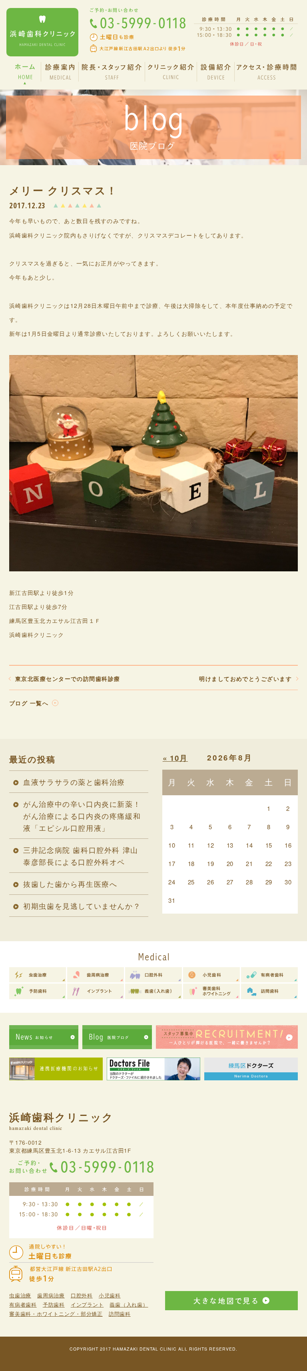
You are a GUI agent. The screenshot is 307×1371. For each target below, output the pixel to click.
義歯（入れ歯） (129, 1304)
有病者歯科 (23, 1304)
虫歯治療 (20, 1295)
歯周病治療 (51, 1295)
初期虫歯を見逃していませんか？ (82, 905)
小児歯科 (110, 1295)
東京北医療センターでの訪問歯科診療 (67, 679)
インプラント (87, 1304)
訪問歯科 (120, 1313)
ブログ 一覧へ (28, 703)
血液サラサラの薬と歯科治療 (74, 781)
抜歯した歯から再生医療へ (70, 883)
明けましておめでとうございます (245, 679)
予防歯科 (54, 1304)
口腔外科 (82, 1295)
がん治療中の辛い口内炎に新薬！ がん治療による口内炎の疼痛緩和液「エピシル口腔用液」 (82, 815)
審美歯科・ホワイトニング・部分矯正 (56, 1313)
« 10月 (175, 757)
